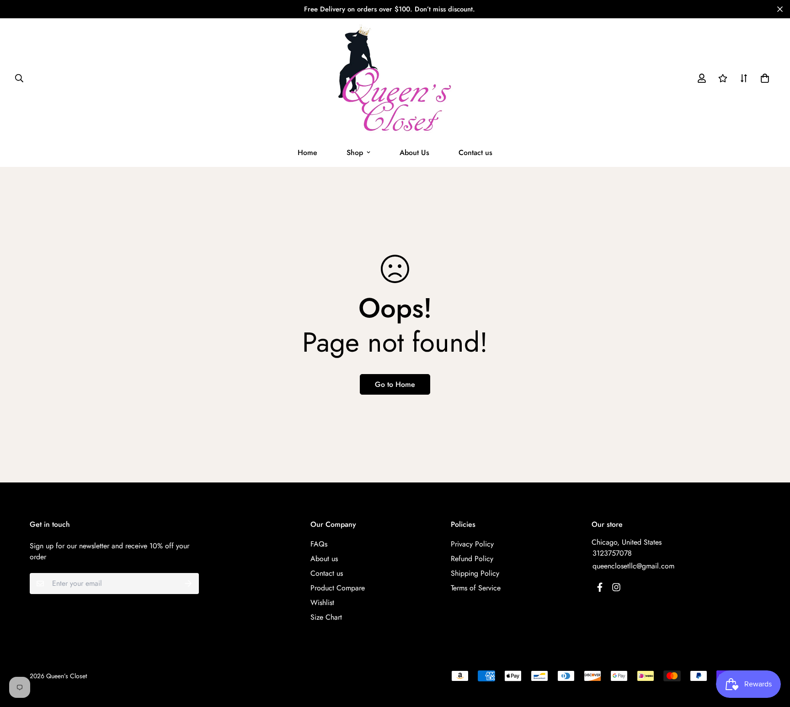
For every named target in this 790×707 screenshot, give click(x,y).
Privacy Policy (472, 544)
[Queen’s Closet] (395, 78)
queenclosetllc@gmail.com (633, 566)
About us (324, 558)
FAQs (318, 544)
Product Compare (337, 588)
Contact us (475, 152)
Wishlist (322, 602)
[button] (763, 78)
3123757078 (612, 553)
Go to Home (395, 384)
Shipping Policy (475, 573)
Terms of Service (476, 588)
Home (307, 152)
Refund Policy (472, 558)
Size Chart (326, 617)
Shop (355, 152)
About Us (414, 152)
